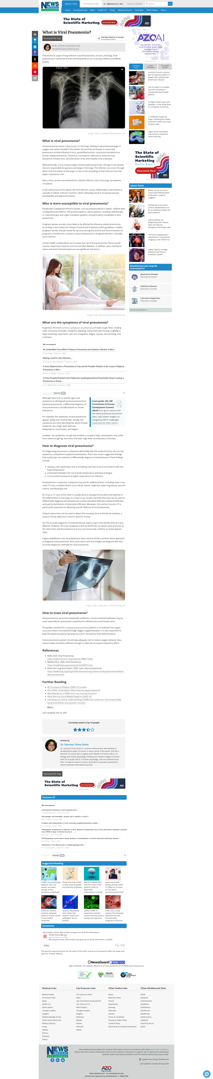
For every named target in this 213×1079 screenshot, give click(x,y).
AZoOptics (145, 1004)
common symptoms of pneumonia (78, 327)
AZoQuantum (146, 1017)
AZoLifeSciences (147, 1023)
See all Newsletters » (138, 310)
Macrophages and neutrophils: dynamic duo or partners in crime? (65, 816)
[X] (35, 59)
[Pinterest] (35, 72)
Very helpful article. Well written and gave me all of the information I (71, 932)
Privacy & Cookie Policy (117, 1020)
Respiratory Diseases (149, 274)
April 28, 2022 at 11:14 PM (58, 937)
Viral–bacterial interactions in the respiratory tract (59, 810)
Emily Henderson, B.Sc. (71, 49)
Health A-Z (46, 1004)
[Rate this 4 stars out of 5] (88, 729)
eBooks (45, 1030)
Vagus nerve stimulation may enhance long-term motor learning (158, 134)
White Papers (47, 1007)
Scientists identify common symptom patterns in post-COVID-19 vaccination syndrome (51, 915)
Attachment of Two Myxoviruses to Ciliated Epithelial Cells (62, 845)
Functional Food (48, 998)
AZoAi (143, 1026)
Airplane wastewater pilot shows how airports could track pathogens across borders (71, 915)
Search (111, 1001)
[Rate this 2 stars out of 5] (79, 729)
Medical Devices (48, 1023)
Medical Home (71, 4)
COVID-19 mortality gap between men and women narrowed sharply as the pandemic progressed (50, 887)
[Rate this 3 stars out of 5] (84, 729)
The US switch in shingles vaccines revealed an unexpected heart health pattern (158, 91)
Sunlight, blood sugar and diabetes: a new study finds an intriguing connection (159, 104)
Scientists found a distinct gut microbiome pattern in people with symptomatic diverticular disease (159, 76)
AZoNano (144, 998)
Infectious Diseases (148, 286)
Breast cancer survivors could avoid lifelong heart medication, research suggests (158, 194)
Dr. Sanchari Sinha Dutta (74, 744)
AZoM (143, 994)
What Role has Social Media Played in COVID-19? (69, 696)
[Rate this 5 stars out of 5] (92, 729)
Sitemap (111, 1007)
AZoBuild (144, 1020)
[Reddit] (35, 65)
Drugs (44, 1026)
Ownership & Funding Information (122, 1026)
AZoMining (145, 1014)
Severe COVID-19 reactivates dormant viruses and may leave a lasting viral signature (94, 914)
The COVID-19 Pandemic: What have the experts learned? (73, 690)
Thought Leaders (49, 1010)
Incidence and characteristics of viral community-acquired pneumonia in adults (70, 823)
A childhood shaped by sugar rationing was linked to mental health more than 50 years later (159, 120)
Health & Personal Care (51, 1020)
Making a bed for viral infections (57, 358)
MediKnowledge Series (51, 1017)
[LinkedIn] (35, 46)
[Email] (35, 78)
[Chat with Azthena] (207, 1074)
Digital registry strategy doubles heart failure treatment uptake (157, 252)
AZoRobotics (146, 1007)
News (44, 1001)
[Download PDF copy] (35, 34)
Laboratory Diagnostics (150, 298)
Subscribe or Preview (148, 277)
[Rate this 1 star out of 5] (75, 729)
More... (50, 707)
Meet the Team (114, 998)
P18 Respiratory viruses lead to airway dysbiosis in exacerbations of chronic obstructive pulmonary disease (80, 838)
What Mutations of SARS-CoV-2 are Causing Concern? (72, 693)
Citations (47, 797)
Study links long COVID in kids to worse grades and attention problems (72, 884)
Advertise (112, 1010)
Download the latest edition (105, 423)
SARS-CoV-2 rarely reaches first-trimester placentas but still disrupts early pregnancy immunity (114, 915)
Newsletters (113, 1004)
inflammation (71, 146)
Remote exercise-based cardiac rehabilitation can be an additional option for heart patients (159, 209)
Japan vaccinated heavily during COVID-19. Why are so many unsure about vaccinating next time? (114, 887)
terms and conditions (159, 1049)
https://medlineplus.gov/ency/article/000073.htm (70, 665)
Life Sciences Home (91, 4)
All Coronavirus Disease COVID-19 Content (67, 687)
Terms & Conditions (116, 1017)
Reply (46, 945)
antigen (94, 522)
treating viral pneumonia (77, 627)
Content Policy (114, 1023)
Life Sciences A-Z (83, 1004)
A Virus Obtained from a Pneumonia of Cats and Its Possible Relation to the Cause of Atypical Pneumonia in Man (83, 368)
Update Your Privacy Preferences (155, 1059)
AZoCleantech (146, 1001)
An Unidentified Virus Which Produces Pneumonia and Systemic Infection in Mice (78, 349)
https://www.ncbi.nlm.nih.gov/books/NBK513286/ (70, 659)
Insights (45, 1014)
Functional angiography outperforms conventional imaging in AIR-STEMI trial (159, 237)
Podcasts (45, 1036)
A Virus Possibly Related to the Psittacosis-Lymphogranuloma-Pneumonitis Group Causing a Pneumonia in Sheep (83, 379)
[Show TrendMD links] (124, 393)
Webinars (80, 1017)
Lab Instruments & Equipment (88, 1001)
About (110, 994)
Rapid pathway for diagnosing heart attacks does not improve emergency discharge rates (159, 223)
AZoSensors (145, 1010)
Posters (45, 1033)
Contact (111, 1014)
